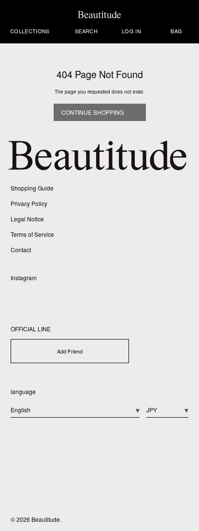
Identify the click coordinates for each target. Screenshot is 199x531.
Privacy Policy (29, 203)
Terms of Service (32, 234)
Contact (21, 249)
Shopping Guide (32, 188)
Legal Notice (27, 219)
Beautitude (45, 519)
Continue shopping (92, 112)
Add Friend (70, 351)
